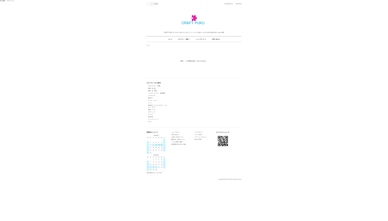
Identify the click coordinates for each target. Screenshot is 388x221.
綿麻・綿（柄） (152, 88)
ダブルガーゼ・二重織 (154, 86)
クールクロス (151, 95)
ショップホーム (175, 132)
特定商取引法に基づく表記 (178, 144)
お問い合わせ (216, 39)
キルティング (151, 112)
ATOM (199, 139)
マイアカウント (228, 3)
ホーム (170, 39)
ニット (150, 103)
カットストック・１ (153, 119)
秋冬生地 (150, 116)
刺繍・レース (151, 109)
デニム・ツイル (152, 100)
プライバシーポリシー (201, 137)
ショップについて (201, 39)
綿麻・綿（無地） (153, 90)
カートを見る (198, 134)
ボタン (150, 121)
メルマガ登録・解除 (176, 142)
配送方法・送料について (178, 139)
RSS (196, 139)
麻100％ (150, 98)
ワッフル (150, 114)
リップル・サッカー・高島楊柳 (156, 93)
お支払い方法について (177, 137)
